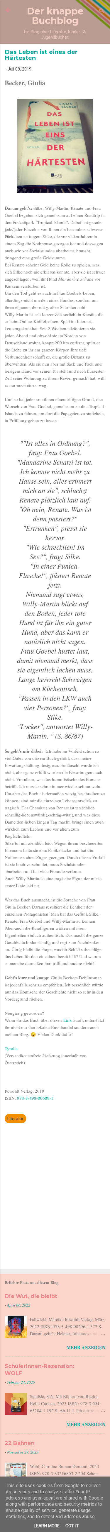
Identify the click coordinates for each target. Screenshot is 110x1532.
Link (68, 1020)
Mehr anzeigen (86, 1347)
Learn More (47, 1525)
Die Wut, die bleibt (31, 1296)
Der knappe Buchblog (55, 15)
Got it (72, 1525)
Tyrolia (11, 1048)
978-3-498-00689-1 (36, 1098)
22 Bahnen (20, 1443)
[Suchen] (101, 12)
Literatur (15, 1118)
